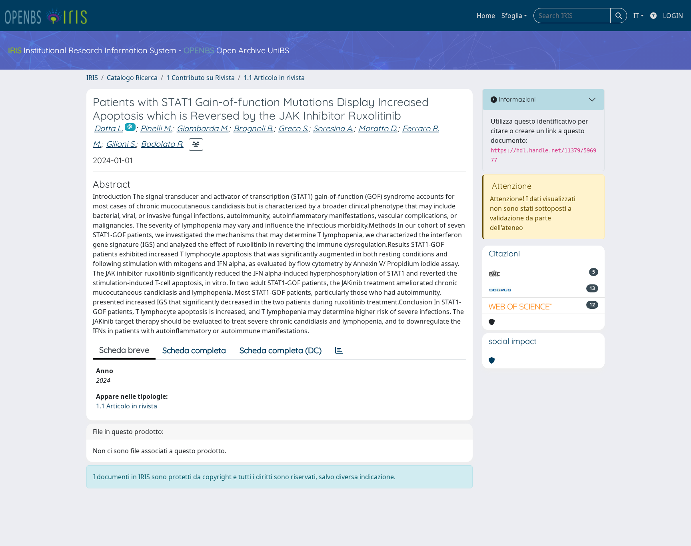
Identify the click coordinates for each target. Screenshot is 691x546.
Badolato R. (162, 144)
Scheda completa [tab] (194, 350)
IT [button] (636, 15)
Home (486, 15)
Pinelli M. (156, 128)
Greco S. (293, 128)
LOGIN (673, 15)
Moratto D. (377, 128)
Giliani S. (121, 144)
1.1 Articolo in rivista (274, 77)
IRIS (92, 77)
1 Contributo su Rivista (200, 77)
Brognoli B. (254, 128)
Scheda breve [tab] (124, 350)
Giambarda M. (203, 128)
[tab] (339, 350)
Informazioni (516, 99)
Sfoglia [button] (511, 15)
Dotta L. (108, 128)
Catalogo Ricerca (132, 77)
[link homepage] (49, 15)
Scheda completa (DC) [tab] (281, 350)
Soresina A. (333, 128)
